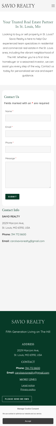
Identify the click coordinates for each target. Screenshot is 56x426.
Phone (9, 142)
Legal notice (28, 385)
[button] (53, 6)
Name (9, 111)
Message (10, 158)
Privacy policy (28, 389)
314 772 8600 (18, 234)
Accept (28, 421)
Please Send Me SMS (17, 399)
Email (9, 126)
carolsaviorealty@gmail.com (27, 241)
